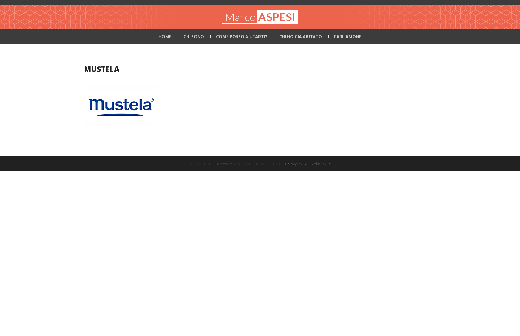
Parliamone (347, 36)
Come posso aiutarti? (241, 36)
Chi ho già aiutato (300, 36)
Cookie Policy (320, 164)
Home (165, 36)
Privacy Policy (296, 164)
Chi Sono (194, 36)
